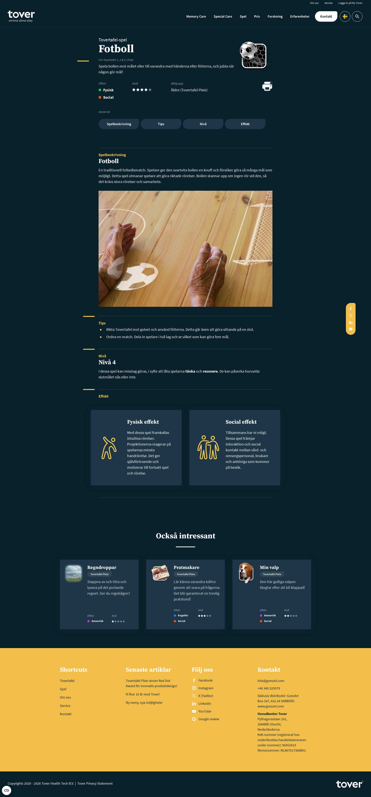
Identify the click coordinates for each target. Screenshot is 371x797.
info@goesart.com (271, 680)
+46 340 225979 (269, 688)
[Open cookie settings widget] (6, 790)
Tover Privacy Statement (95, 783)
